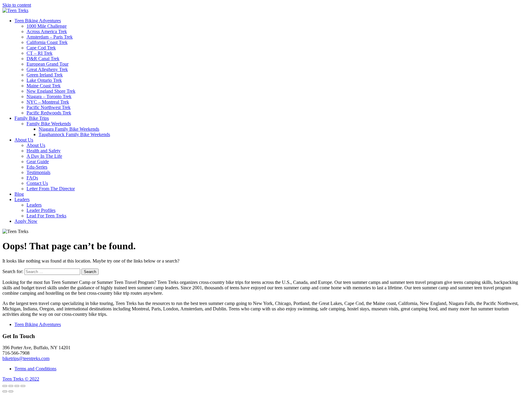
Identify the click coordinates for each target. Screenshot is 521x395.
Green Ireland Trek (45, 74)
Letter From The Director (51, 188)
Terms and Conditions (35, 368)
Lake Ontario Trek (44, 80)
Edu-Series (37, 167)
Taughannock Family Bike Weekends (74, 134)
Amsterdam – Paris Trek (50, 36)
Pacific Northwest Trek (49, 107)
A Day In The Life (44, 156)
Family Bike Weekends (49, 123)
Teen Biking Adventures (37, 20)
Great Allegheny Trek (47, 69)
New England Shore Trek (51, 91)
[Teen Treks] (15, 10)
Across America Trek (47, 31)
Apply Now (25, 221)
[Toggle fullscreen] (16, 386)
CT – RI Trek (39, 53)
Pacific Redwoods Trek (49, 112)
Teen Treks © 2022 (20, 378)
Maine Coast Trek (44, 85)
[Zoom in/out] (23, 386)
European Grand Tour (47, 64)
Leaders (22, 199)
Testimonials (38, 172)
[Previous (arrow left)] (4, 391)
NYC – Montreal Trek (48, 101)
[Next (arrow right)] (10, 391)
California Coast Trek (47, 42)
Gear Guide (38, 161)
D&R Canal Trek (43, 58)
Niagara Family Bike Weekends (69, 129)
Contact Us (37, 183)
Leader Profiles (41, 210)
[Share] (10, 386)
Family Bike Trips (31, 118)
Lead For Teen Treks (46, 215)
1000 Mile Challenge (47, 26)
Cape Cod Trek (41, 47)
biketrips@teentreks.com (25, 358)
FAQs (32, 177)
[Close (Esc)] (4, 386)
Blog (19, 194)
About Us (23, 139)
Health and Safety (44, 150)
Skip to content (16, 5)
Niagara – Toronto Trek (49, 96)
